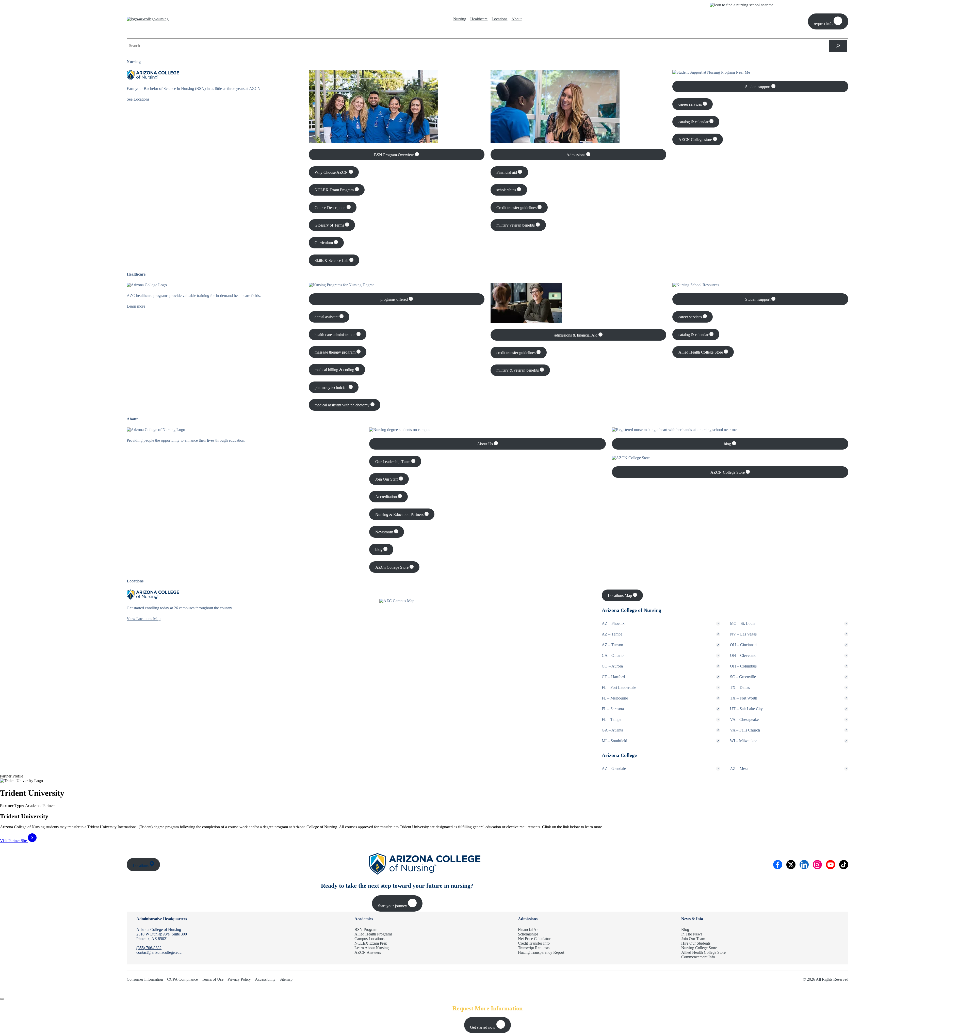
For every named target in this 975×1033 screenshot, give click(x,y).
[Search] (838, 46)
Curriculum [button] (324, 243)
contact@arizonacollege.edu (159, 952)
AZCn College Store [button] (392, 567)
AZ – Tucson (612, 645)
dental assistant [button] (327, 317)
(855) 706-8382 (148, 948)
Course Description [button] (331, 207)
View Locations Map (143, 618)
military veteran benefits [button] (516, 225)
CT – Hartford (613, 677)
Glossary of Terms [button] (330, 225)
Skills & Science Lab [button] (332, 260)
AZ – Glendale (614, 768)
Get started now (483, 1027)
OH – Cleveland (743, 655)
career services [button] (690, 104)
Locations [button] (141, 865)
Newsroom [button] (384, 532)
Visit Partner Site (14, 840)
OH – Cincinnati (743, 645)
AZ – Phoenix (613, 623)
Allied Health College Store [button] (701, 352)
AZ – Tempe (612, 634)
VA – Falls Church (745, 730)
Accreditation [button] (386, 497)
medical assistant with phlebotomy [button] (342, 405)
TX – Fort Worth (743, 698)
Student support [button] (758, 87)
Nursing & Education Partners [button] (400, 514)
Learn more (136, 306)
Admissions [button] (576, 155)
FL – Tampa (611, 719)
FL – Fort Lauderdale (619, 687)
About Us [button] (485, 444)
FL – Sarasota (613, 709)
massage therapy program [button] (335, 352)
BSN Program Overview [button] (394, 155)
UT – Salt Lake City (746, 709)
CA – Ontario (613, 655)
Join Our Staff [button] (387, 479)
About (516, 19)
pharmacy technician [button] (332, 387)
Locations (499, 19)
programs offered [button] (394, 299)
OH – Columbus (743, 666)
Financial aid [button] (507, 172)
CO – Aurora (612, 666)
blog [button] (379, 549)
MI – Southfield (614, 741)
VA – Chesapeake (744, 719)
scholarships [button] (506, 190)
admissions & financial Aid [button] (576, 335)
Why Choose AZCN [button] (332, 172)
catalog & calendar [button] (693, 122)
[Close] (2, 999)
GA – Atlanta (612, 730)
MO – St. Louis (742, 623)
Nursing (459, 19)
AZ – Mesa (739, 768)
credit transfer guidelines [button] (516, 353)
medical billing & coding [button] (335, 370)
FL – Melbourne (615, 698)
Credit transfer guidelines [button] (517, 207)
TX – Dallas (740, 687)
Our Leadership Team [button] (393, 461)
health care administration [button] (335, 334)
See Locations (138, 99)
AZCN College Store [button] (728, 472)
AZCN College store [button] (695, 139)
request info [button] (824, 24)
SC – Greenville (743, 677)
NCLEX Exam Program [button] (335, 190)
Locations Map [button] (620, 595)
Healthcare (479, 19)
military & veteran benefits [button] (518, 370)
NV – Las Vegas (743, 634)
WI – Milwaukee (743, 741)
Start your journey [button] (393, 906)
